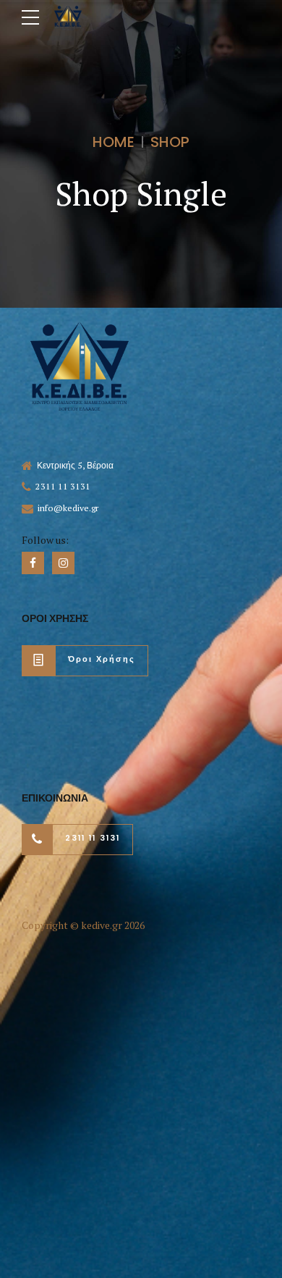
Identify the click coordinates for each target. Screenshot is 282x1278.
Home (113, 142)
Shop (169, 142)
